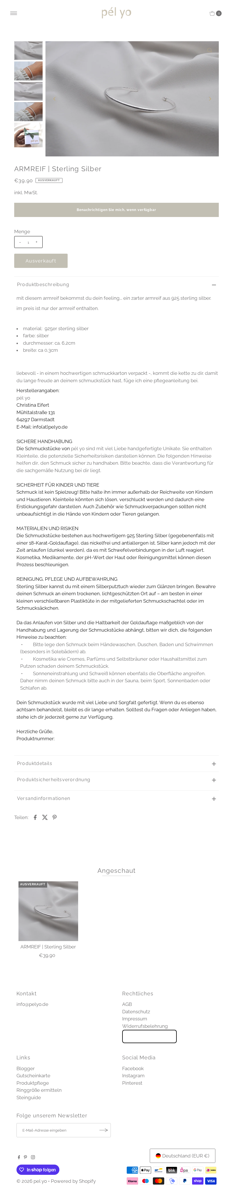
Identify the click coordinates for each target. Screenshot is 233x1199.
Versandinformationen (43, 798)
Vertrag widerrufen (149, 1036)
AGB (127, 1004)
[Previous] (54, 98)
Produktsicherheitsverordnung (54, 779)
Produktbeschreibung (43, 284)
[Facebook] (19, 1157)
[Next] (209, 98)
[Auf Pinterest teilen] (54, 817)
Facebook (133, 1068)
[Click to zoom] (209, 50)
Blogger (25, 1068)
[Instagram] (33, 1157)
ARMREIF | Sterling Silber (48, 947)
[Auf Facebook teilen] (35, 817)
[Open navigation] (13, 13)
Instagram (133, 1075)
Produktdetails (34, 763)
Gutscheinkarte (33, 1075)
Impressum (134, 1019)
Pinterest (132, 1083)
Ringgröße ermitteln (39, 1090)
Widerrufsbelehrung (145, 1026)
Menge (22, 231)
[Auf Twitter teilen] (45, 817)
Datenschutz (136, 1011)
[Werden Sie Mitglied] (104, 1130)
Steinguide (28, 1097)
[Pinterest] (25, 1157)
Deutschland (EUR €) (185, 1156)
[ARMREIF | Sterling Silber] (48, 911)
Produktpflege (32, 1083)
